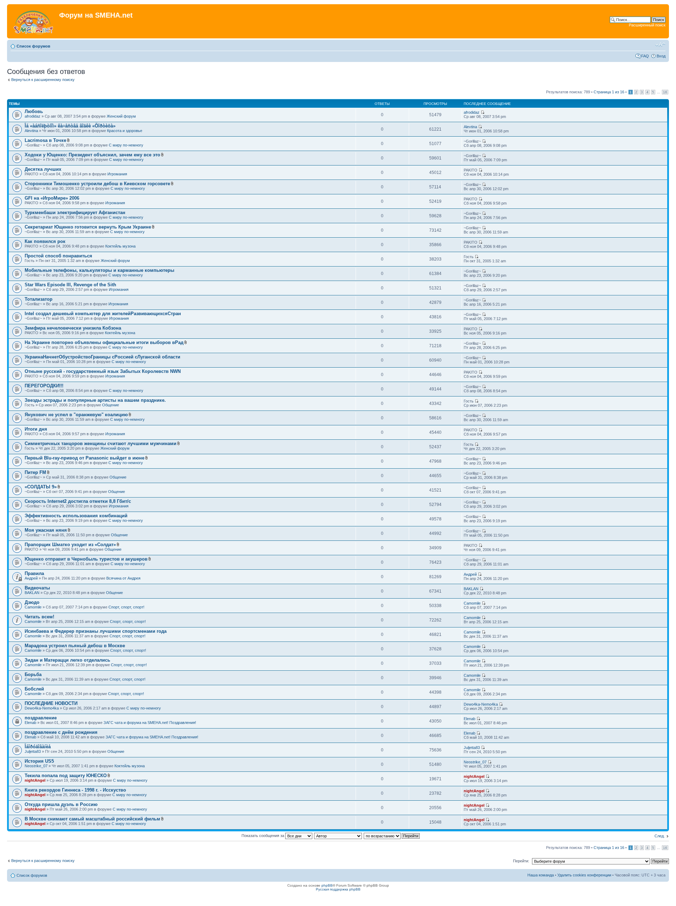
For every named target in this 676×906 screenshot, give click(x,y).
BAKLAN (32, 593)
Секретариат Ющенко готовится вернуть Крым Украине (88, 227)
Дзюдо (32, 602)
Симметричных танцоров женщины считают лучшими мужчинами (100, 443)
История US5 (39, 761)
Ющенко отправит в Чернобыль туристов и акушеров (86, 559)
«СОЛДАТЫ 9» (41, 486)
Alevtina (31, 131)
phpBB (327, 885)
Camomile (33, 607)
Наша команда (540, 875)
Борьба (33, 674)
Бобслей (34, 689)
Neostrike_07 (36, 766)
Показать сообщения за (263, 835)
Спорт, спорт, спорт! (126, 607)
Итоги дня (36, 429)
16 (665, 92)
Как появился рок (45, 241)
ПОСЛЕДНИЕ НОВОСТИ (51, 703)
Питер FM (35, 472)
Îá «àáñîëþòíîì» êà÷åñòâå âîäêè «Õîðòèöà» (70, 126)
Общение (110, 405)
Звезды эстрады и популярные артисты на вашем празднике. (95, 400)
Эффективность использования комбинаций (76, 515)
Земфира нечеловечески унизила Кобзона (73, 328)
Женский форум (121, 116)
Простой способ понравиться (58, 255)
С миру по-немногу (126, 145)
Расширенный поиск (647, 25)
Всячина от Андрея (123, 578)
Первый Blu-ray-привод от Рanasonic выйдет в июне (84, 458)
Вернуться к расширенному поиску (43, 79)
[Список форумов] (34, 21)
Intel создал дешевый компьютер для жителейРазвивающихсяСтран (103, 313)
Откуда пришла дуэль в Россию (61, 804)
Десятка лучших (43, 169)
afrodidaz (32, 116)
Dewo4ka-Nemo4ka (42, 708)
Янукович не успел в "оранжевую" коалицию (76, 414)
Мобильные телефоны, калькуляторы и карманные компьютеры (99, 270)
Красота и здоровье (124, 131)
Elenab (30, 722)
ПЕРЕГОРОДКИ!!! (44, 385)
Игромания (117, 174)
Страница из (609, 92)
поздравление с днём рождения (61, 732)
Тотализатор (38, 299)
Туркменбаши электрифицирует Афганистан (75, 212)
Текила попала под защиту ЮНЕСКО (66, 775)
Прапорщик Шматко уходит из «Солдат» (70, 544)
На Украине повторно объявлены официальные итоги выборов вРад (104, 342)
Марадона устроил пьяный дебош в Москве (75, 645)
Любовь (34, 111)
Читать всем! (39, 616)
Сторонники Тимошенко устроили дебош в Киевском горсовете (97, 183)
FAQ (645, 56)
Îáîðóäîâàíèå (38, 746)
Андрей (31, 578)
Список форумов (33, 46)
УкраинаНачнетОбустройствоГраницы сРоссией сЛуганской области (102, 357)
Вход (661, 56)
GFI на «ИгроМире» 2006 (52, 198)
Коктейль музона (120, 246)
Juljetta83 (33, 751)
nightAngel (35, 780)
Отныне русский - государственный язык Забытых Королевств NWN (103, 371)
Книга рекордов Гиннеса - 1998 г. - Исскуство (75, 790)
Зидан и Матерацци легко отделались (67, 660)
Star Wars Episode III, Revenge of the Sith (70, 284)
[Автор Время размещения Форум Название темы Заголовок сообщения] (338, 835)
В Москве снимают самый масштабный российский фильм (92, 818)
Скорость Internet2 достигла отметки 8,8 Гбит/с (78, 501)
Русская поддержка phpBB (338, 889)
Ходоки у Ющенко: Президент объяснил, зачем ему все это (92, 154)
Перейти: (521, 861)
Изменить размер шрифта (660, 45)
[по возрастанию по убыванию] (392, 835)
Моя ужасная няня (46, 530)
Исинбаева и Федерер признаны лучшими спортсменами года (96, 631)
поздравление (41, 717)
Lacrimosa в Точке (45, 140)
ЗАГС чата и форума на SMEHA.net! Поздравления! (150, 722)
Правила (34, 573)
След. (660, 836)
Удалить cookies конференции (584, 875)
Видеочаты (37, 588)
